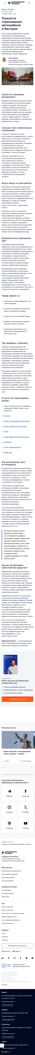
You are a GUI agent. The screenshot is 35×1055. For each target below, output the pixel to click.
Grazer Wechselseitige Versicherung (16, 421)
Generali (7, 416)
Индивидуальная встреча (16, 945)
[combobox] (4, 985)
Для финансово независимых (11, 871)
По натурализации (8, 893)
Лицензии (5, 936)
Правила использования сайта (9, 972)
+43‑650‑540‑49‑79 (8, 1019)
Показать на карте (8, 1001)
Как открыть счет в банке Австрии (13, 913)
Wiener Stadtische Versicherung (15, 426)
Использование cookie (7, 977)
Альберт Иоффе (28, 64)
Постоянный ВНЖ (7, 881)
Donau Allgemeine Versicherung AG (16, 437)
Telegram (17, 951)
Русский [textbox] (4, 985)
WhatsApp (7, 951)
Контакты (5, 940)
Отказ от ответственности (8, 979)
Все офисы (5, 1051)
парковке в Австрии (16, 275)
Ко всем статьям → (8, 923)
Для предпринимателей (9, 874)
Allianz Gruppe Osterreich (13, 406)
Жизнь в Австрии (8, 9)
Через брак (5, 897)
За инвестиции (6, 890)
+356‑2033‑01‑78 (7, 1005)
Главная (4, 842)
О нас (3, 933)
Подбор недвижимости (9, 916)
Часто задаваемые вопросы (11, 920)
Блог (10, 842)
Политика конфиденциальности (9, 974)
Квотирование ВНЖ (8, 877)
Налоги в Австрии (7, 910)
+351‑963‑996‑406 (8, 1037)
